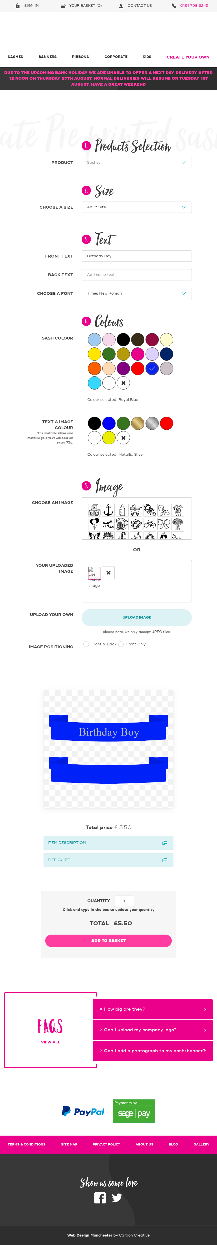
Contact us (140, 6)
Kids (147, 57)
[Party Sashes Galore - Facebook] (100, 1202)
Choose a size (56, 207)
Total (99, 923)
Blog (173, 1145)
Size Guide (59, 860)
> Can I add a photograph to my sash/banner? (152, 1051)
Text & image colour (50, 432)
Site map (69, 1145)
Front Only (135, 644)
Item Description (67, 842)
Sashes (15, 57)
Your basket (85, 6)
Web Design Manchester (89, 1235)
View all (50, 1042)
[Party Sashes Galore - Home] (108, 33)
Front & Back (103, 644)
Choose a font (55, 293)
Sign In (31, 6)
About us (144, 1145)
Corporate (116, 57)
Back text (60, 275)
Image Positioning (51, 647)
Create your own (188, 57)
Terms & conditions (26, 1145)
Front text (59, 256)
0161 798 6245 (194, 6)
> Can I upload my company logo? (138, 1030)
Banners (47, 57)
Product (62, 162)
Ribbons (80, 57)
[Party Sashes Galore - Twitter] (117, 1202)
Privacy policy (106, 1145)
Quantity (98, 901)
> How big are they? (122, 1009)
